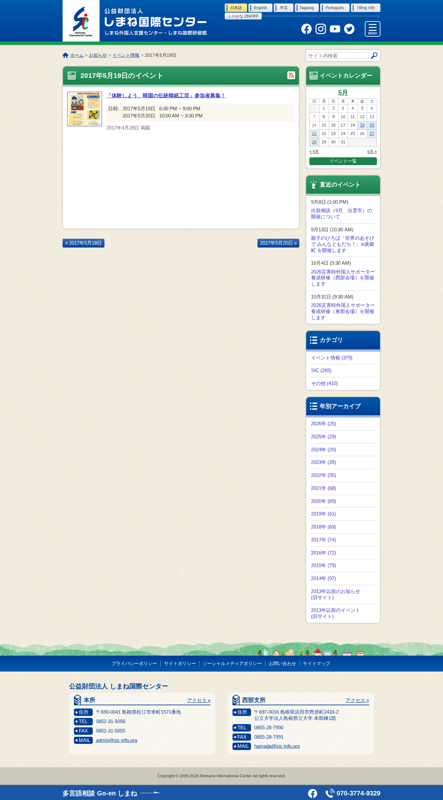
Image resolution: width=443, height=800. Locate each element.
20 (372, 125)
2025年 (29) (323, 436)
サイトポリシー (180, 663)
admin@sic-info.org (116, 740)
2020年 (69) (323, 501)
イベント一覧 (343, 161)
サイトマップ (316, 663)
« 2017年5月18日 (83, 243)
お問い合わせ (282, 663)
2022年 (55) (323, 475)
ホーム (77, 55)
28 (314, 142)
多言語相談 (100, 793)
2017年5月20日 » (278, 243)
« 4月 (314, 151)
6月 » (372, 151)
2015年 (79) (323, 565)
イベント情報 (125, 55)
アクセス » (198, 700)
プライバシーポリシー (134, 663)
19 (362, 125)
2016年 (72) (323, 552)
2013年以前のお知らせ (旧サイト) (335, 594)
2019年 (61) (323, 513)
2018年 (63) (323, 526)
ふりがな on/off (243, 16)
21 (314, 133)
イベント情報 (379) (332, 357)
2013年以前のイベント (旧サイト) (335, 613)
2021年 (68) (323, 488)
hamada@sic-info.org (277, 746)
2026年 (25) (323, 423)
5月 (343, 92)
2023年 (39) (323, 462)
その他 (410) (324, 383)
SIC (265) (321, 370)
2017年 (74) (323, 539)
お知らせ (98, 55)
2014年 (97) (323, 578)
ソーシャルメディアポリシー (232, 663)
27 (372, 133)
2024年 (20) (323, 449)
